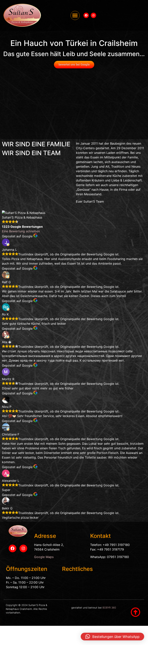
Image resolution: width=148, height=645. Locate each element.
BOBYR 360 (109, 607)
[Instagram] (93, 15)
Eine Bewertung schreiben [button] (21, 231)
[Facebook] (86, 15)
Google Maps (44, 557)
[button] (75, 15)
